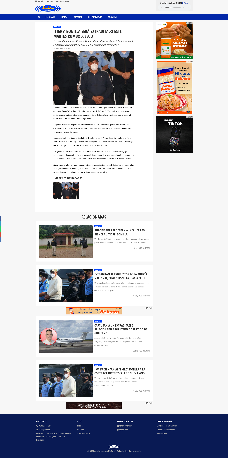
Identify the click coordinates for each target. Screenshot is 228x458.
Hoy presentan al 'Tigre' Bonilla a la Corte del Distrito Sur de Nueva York (119, 371)
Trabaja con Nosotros (166, 429)
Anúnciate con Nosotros (167, 425)
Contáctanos (162, 433)
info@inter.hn (63, 1)
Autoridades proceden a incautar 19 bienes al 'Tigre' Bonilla (119, 232)
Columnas (112, 17)
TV (39, 17)
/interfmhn (123, 429)
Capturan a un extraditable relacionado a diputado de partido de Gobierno (120, 329)
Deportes (78, 17)
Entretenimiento (95, 17)
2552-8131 (50, 1)
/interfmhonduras (126, 425)
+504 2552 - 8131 (45, 425)
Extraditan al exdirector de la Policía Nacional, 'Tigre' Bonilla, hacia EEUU (120, 276)
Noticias (64, 17)
